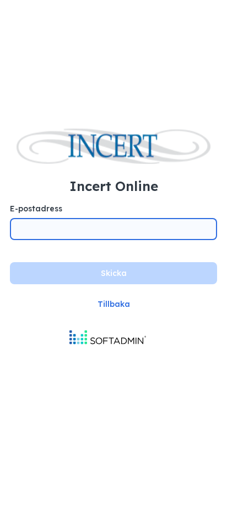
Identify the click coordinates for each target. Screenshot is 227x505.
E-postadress (36, 209)
